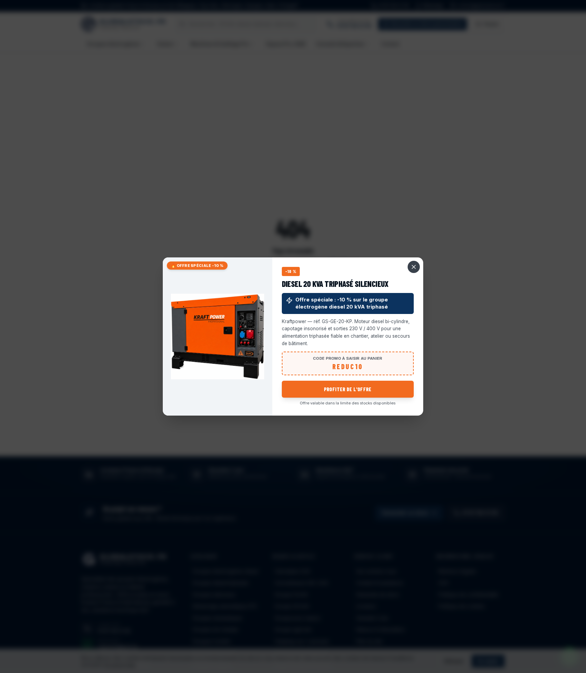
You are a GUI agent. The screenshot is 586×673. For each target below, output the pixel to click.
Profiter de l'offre (348, 389)
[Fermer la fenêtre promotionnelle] (414, 267)
